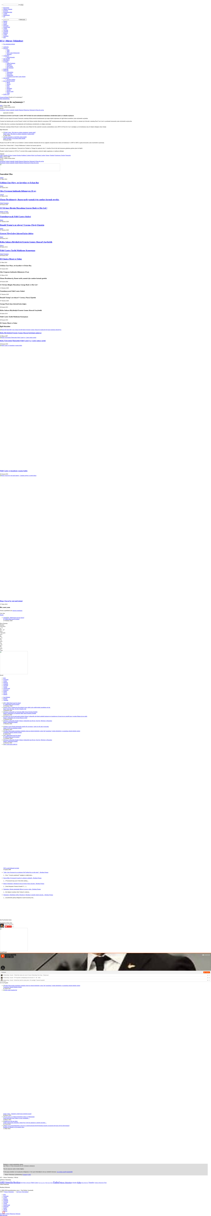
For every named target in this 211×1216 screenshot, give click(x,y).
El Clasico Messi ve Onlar (11, 259)
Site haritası (25, 1191)
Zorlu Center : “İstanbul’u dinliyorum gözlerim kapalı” (17, 1113)
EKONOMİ (6, 58)
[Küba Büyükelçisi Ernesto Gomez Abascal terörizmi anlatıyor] (30, 329)
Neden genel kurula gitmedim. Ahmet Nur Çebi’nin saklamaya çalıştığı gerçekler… (25, 1122)
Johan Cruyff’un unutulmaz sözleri (12, 728)
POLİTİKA (6, 60)
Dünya (2, 98)
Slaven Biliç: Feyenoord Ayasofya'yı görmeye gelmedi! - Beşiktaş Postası (22, 878)
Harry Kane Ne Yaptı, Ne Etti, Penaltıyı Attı (14, 709)
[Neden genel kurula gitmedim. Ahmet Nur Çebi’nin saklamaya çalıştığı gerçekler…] (10, 1121)
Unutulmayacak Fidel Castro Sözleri (16, 76)
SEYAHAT (6, 78)
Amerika (5, 155)
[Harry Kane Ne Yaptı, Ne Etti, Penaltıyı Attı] (26, 707)
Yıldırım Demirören (99, 1182)
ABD (8, 51)
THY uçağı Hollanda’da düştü (11, 868)
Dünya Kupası (27, 1182)
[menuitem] (107, 5)
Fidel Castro (34, 1182)
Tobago (47, 155)
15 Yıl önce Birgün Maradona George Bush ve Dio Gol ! (23, 208)
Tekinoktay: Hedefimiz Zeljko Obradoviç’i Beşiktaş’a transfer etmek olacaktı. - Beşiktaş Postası (28, 895)
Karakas (19, 155)
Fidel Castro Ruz (42, 1182)
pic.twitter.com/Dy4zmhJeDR (65, 1172)
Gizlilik (5, 13)
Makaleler (9, 64)
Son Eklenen (6, 697)
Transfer (91, 1182)
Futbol (1, 177)
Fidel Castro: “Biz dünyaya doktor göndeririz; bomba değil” (18, 134)
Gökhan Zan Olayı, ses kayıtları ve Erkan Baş (19, 183)
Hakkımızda (6, 15)
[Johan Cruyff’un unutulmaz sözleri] (26, 726)
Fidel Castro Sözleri (49, 1182)
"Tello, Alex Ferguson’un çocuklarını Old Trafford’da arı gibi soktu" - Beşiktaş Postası (25, 872)
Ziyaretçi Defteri (11, 79)
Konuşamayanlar (7, 12)
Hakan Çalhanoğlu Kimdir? (10, 722)
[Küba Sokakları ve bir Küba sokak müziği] (15, 137)
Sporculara (9, 73)
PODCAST (6, 94)
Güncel (2, 194)
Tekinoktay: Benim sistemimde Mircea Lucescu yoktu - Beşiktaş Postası (22, 889)
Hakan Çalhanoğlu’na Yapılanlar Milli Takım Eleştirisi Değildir (19, 713)
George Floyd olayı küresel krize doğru (16, 233)
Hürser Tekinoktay (66, 1182)
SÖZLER (5, 70)
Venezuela (68, 155)
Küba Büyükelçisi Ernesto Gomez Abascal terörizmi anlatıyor (21, 333)
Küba (8, 50)
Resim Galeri (10, 91)
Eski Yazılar (10, 66)
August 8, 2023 (27, 1174)
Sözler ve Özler (4, 211)
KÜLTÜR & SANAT (9, 81)
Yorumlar (5, 700)
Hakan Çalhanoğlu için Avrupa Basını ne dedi (15, 717)
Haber (6, 97)
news (20, 1191)
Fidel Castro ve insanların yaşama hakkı (13, 471)
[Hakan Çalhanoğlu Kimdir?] (27, 720)
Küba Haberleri (84, 1182)
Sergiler (9, 90)
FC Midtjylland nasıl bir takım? (11, 619)
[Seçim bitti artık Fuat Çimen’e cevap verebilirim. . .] (19, 1116)
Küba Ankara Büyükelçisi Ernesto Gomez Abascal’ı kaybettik (26, 242)
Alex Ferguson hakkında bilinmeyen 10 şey (18, 191)
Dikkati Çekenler (7, 9)
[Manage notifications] (3, 1212)
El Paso (10, 155)
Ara (20, 4)
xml (18, 1191)
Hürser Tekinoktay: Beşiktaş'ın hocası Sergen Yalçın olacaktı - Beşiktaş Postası (23, 883)
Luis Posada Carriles (39, 155)
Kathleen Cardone (26, 155)
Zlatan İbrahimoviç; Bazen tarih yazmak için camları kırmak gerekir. (29, 199)
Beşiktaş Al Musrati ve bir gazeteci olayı (13, 1127)
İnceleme (5, 10)
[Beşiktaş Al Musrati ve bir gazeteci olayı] (36, 1125)
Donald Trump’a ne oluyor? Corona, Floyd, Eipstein (22, 225)
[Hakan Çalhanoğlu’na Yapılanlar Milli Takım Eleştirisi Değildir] (20, 712)
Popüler (5, 698)
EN (4, 16)
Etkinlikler (9, 88)
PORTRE (5, 69)
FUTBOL (6, 61)
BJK (1, 105)
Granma (14, 155)
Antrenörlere (10, 72)
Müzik (8, 82)
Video (8, 93)
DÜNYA (5, 48)
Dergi (8, 87)
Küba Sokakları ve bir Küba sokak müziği (14, 138)
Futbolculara (10, 75)
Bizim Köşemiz (11, 57)
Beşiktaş (17, 1182)
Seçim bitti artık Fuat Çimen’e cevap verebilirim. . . (16, 1118)
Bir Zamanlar (10, 67)
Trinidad (52, 155)
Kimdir (75, 1182)
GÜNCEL (6, 47)
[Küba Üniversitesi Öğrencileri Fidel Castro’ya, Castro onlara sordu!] (18, 337)
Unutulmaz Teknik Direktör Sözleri (12, 732)
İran (105, 1182)
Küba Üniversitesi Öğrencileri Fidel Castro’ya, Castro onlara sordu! (23, 341)
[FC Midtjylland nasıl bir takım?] (12, 703)
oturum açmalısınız (17, 610)
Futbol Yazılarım (11, 63)
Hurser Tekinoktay (9, 1191)
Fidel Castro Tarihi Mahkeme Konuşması (17, 250)
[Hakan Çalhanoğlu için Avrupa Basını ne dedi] (45, 716)
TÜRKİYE (6, 56)
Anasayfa (2, 97)
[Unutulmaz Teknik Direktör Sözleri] (41, 731)
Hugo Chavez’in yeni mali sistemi (11, 601)
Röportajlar (6, 7)
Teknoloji (9, 54)
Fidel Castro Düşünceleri (13, 53)
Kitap (8, 85)
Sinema (8, 84)
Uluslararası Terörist (59, 155)
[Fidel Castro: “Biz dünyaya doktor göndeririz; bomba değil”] (19, 132)
